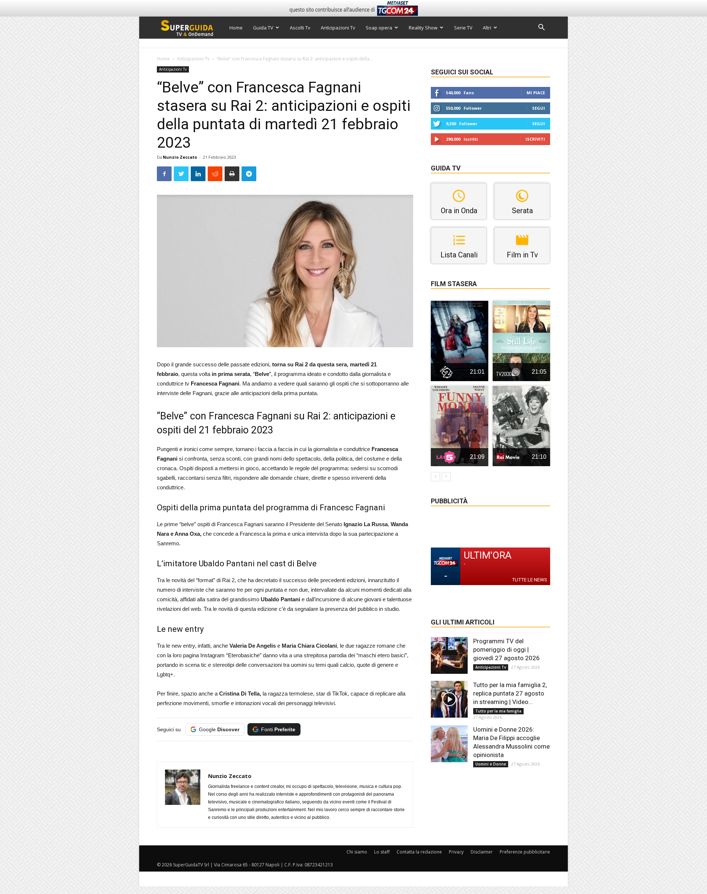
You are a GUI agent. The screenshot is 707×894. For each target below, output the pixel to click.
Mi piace (536, 92)
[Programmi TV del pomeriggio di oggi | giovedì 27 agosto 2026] (449, 655)
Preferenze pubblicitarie (525, 852)
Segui (538, 108)
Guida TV (263, 27)
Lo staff (382, 852)
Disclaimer (482, 852)
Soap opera (379, 27)
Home (236, 27)
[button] (541, 28)
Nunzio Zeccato (180, 157)
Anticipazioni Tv (338, 27)
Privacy (456, 852)
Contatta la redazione (419, 852)
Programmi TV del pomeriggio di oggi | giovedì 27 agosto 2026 (506, 649)
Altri (487, 27)
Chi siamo (357, 852)
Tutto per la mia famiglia (498, 711)
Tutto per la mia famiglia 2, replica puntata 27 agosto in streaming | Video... (510, 693)
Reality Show (423, 27)
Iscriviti (535, 139)
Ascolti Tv (300, 27)
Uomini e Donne (490, 764)
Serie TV (463, 27)
